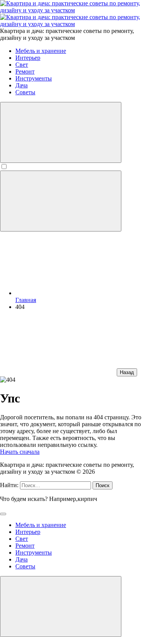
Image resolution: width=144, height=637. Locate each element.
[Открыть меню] (60, 201)
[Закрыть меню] (60, 606)
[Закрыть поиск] (3, 514)
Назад (127, 372)
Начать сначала (20, 451)
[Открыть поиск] (60, 132)
